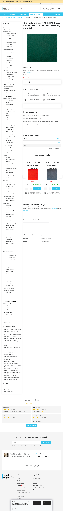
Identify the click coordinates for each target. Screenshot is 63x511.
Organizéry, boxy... (9, 267)
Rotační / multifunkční (10, 190)
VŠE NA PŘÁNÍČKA (8, 145)
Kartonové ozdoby (9, 174)
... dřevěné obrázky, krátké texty (12, 79)
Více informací (29, 72)
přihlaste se (54, 208)
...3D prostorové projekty (10, 76)
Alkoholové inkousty (9, 237)
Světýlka (7, 273)
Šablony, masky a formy (10, 227)
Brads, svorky (8, 170)
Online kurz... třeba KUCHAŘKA (10, 356)
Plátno (59, 142)
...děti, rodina (8, 54)
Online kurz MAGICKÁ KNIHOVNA (11, 379)
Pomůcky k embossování (10, 200)
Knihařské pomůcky (8, 321)
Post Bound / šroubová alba (11, 125)
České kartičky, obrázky (8, 86)
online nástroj (24, 506)
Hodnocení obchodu (31, 400)
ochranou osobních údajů (38, 445)
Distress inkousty (9, 239)
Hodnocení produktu (37, 106)
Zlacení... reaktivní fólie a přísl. (12, 231)
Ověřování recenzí (20, 496)
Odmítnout (37, 503)
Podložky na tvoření (9, 271)
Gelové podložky (9, 218)
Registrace (58, 3)
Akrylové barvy (9, 207)
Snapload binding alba (10, 127)
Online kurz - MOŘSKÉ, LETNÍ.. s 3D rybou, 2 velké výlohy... (11, 332)
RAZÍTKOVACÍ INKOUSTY (9, 236)
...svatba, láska (8, 38)
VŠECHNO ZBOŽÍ (9, 96)
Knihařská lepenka (7, 303)
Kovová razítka (9, 191)
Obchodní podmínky (21, 490)
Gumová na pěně (9, 188)
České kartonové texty (8, 49)
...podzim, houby (9, 44)
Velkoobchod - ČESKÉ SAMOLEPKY (39, 488)
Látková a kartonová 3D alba (11, 133)
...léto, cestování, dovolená (11, 42)
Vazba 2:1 (8, 294)
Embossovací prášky (9, 198)
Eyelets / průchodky (9, 172)
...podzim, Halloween (10, 62)
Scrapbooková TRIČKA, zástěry (10, 90)
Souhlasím (46, 503)
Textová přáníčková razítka (11, 150)
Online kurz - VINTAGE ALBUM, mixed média (11, 344)
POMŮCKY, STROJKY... (8, 251)
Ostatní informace (52, 106)
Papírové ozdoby (9, 165)
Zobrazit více (31, 425)
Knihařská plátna (8, 312)
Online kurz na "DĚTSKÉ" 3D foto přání (12, 351)
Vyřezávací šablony (9, 283)
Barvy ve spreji (8, 209)
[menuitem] (5, 14)
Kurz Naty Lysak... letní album (9, 361)
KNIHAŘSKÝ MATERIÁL (10, 301)
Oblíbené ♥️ (19, 485)
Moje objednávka (16, 3)
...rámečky (8, 67)
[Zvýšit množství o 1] (31, 189)
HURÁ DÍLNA (8, 27)
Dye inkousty (8, 247)
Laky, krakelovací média (10, 221)
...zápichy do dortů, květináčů (11, 72)
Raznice (7, 266)
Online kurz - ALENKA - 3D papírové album (12, 329)
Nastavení (15, 509)
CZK (42, 3)
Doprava (3, 3)
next (60, 176)
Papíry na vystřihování (10, 109)
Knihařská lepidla (7, 322)
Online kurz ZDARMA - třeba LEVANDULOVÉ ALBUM (10, 358)
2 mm (7, 309)
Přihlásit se (46, 442)
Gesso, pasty (8, 216)
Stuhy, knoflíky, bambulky (10, 176)
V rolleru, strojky (12, 259)
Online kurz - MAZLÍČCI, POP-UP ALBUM (12, 336)
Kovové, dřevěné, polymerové (11, 168)
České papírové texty (8, 83)
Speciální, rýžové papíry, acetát (12, 111)
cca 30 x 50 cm (9, 316)
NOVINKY (7, 23)
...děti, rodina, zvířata (10, 35)
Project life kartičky (9, 106)
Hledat (38, 8)
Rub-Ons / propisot (9, 166)
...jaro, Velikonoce (9, 40)
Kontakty (8, 3)
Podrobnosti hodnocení (41, 31)
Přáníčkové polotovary (10, 147)
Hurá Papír (37, 86)
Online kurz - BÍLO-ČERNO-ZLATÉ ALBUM (12, 342)
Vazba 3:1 (8, 296)
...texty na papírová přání (10, 51)
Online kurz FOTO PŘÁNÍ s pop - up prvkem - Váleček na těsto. (11, 353)
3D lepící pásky (12, 257)
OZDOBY (6, 155)
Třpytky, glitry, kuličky (10, 214)
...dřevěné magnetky (10, 74)
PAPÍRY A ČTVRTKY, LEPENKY (10, 98)
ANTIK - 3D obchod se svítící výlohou (11, 370)
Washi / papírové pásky (10, 159)
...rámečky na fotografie (10, 78)
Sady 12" (7, 113)
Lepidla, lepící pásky (10, 253)
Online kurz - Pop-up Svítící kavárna (11, 340)
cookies (19, 502)
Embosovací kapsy (9, 285)
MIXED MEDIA (7, 203)
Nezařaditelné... (9, 277)
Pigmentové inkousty (10, 243)
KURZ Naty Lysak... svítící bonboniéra (11, 363)
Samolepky (8, 157)
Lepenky (7, 108)
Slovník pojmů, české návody (38, 480)
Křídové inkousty (9, 245)
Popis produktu (27, 106)
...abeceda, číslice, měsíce (11, 33)
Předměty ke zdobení (10, 229)
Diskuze (45, 106)
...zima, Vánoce (9, 46)
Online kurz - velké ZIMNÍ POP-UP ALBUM (12, 338)
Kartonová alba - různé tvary (11, 136)
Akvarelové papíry (9, 104)
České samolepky (7, 31)
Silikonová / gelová (9, 182)
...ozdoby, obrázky (9, 65)
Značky (6, 383)
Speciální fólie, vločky (10, 225)
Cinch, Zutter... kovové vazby (9, 290)
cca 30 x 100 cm (9, 317)
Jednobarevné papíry (10, 100)
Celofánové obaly (9, 149)
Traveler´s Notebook (10, 129)
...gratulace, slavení (9, 37)
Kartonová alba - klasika (10, 135)
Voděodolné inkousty (10, 241)
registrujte (25, 210)
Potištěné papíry (9, 102)
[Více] (57, 14)
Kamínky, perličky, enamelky (11, 163)
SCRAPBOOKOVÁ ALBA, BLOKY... (11, 122)
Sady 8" (7, 115)
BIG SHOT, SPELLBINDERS (9, 280)
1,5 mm (7, 307)
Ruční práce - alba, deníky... (9, 84)
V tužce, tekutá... (12, 261)
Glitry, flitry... (8, 177)
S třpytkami (11, 262)
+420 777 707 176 (49, 8)
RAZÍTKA (6, 180)
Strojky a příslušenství (10, 281)
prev (24, 176)
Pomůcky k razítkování (10, 193)
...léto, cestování (9, 60)
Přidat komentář (36, 224)
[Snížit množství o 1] (26, 189)
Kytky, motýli (8, 161)
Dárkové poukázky (7, 29)
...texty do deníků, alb (10, 53)
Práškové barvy (9, 212)
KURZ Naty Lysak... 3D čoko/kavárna (11, 368)
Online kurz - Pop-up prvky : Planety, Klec (12, 347)
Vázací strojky (8, 292)
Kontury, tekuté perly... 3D (11, 223)
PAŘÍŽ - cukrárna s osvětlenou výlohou (11, 377)
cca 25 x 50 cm (9, 314)
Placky (5, 92)
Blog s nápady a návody (37, 478)
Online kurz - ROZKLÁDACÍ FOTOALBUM (12, 334)
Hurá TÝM (35, 483)
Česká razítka (7, 88)
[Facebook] (35, 465)
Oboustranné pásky (12, 255)
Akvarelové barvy (9, 205)
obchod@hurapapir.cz (44, 454)
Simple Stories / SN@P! (10, 131)
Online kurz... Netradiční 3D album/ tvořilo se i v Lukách (12, 373)
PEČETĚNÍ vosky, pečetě (9, 288)
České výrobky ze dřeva (9, 70)
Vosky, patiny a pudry (10, 220)
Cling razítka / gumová (10, 184)
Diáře (7, 138)
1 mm (7, 305)
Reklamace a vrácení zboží (38, 485)
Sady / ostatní (8, 119)
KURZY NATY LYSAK (10, 327)
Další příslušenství (9, 142)
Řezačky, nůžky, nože (10, 269)
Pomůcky (7, 232)
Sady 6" (7, 117)
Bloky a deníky (8, 140)
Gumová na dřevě (9, 186)
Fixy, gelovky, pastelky (10, 210)
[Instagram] (38, 465)
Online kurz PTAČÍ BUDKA (9, 349)
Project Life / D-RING (10, 124)
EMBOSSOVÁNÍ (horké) (9, 196)
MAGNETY (8, 275)
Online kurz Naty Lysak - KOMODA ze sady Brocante (12, 366)
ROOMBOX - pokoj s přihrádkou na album (12, 375)
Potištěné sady (8, 152)
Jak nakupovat (19, 498)
